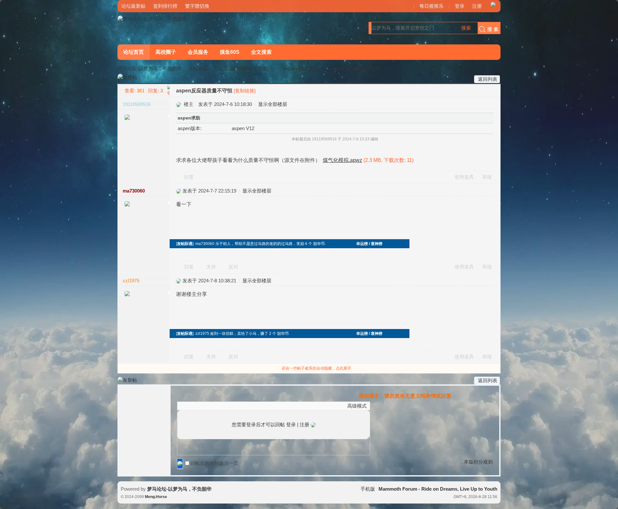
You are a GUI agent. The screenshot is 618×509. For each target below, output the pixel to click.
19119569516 (137, 104)
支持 (211, 266)
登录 (459, 6)
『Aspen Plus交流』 (300, 68)
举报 (487, 177)
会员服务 (198, 52)
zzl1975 (131, 280)
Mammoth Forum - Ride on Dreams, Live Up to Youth (438, 489)
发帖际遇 (184, 243)
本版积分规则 (478, 462)
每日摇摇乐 (431, 6)
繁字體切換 (197, 6)
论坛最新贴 (133, 6)
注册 (477, 6)
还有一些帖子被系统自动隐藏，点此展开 (316, 368)
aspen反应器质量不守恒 (354, 68)
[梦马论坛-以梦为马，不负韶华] (152, 19)
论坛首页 (133, 52)
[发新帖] (127, 77)
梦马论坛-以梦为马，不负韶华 (149, 68)
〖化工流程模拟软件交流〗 (243, 68)
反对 (233, 266)
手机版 (367, 489)
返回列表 (487, 79)
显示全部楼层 (272, 104)
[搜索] (487, 28)
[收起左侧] (168, 90)
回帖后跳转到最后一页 (214, 463)
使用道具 (464, 177)
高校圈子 (165, 52)
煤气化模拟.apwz (342, 160)
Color (188, 405)
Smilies (229, 405)
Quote (213, 405)
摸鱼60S (229, 52)
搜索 (466, 28)
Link (204, 405)
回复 (189, 177)
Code (221, 405)
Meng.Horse (156, 497)
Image (196, 405)
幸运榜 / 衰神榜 (369, 243)
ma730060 (134, 190)
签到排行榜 (165, 6)
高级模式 (357, 406)
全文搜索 (261, 52)
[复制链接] (245, 90)
